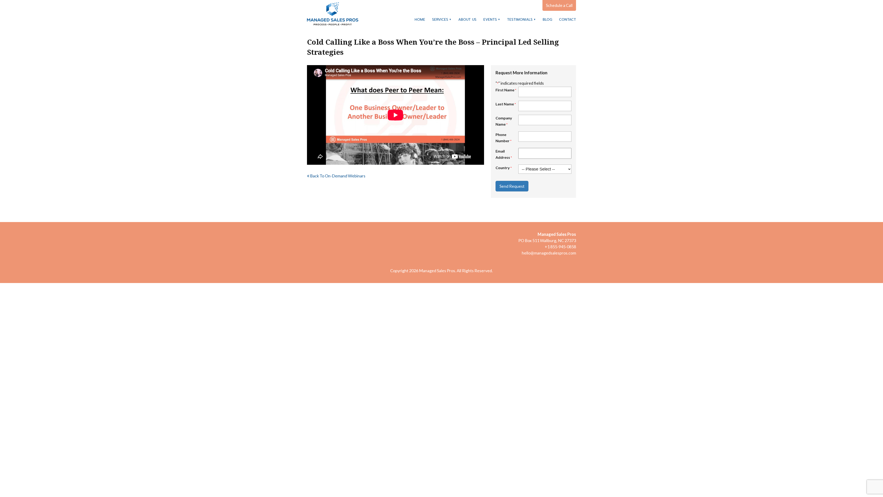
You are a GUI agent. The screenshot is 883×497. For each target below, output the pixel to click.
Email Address (504, 154)
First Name (506, 90)
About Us (467, 19)
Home (420, 19)
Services (440, 19)
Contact (567, 19)
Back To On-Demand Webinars (337, 175)
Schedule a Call (559, 5)
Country (504, 167)
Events (490, 19)
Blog (547, 19)
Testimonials (520, 19)
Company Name (504, 121)
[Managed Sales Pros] (332, 13)
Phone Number (503, 137)
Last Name (506, 104)
